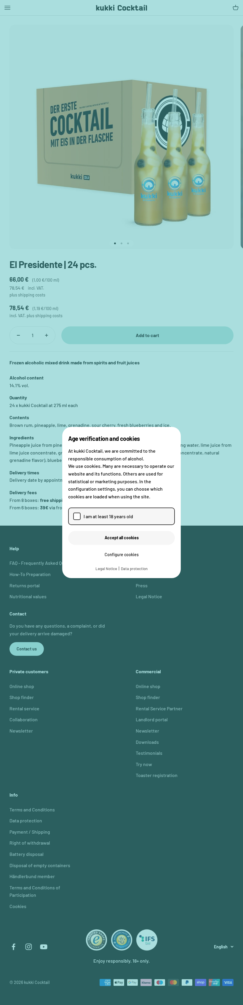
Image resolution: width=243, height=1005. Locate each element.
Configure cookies (122, 554)
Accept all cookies (122, 537)
